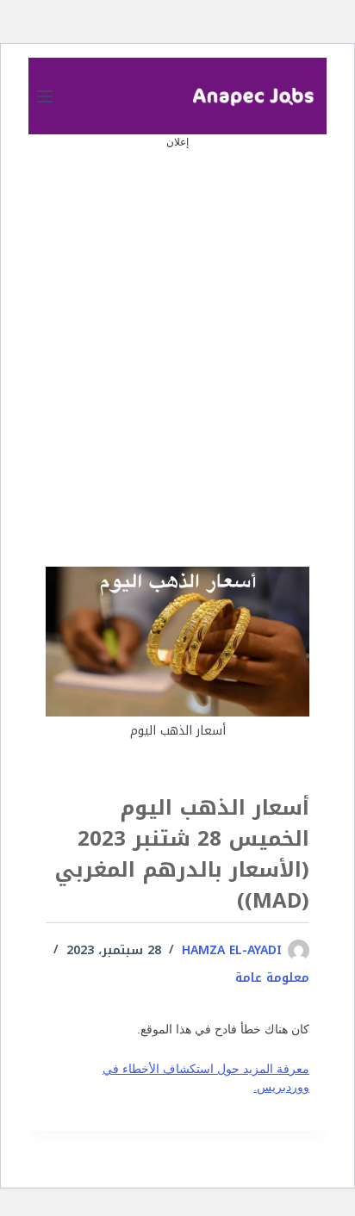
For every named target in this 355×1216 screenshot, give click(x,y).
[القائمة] (45, 96)
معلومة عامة (272, 978)
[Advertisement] (177, 329)
